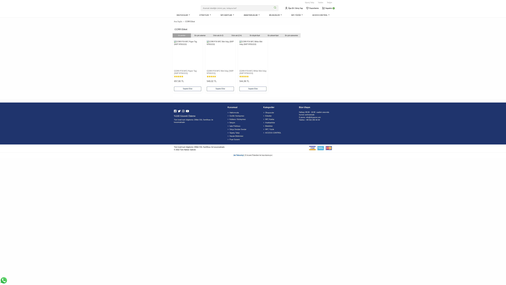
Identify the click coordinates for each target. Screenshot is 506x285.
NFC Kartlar (269, 119)
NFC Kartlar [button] (227, 15)
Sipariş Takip (309, 3)
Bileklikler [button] (274, 15)
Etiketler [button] (204, 15)
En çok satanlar (200, 35)
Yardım (320, 3)
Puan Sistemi (235, 140)
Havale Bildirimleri (236, 136)
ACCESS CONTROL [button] (320, 15)
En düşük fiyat (255, 35)
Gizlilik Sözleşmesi (237, 116)
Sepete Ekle (187, 89)
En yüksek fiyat (273, 35)
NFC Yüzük (269, 129)
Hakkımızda (234, 113)
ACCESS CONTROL (273, 133)
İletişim (329, 3)
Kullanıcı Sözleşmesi (238, 119)
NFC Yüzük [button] (296, 15)
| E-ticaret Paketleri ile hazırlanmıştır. (253, 155)
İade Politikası (235, 126)
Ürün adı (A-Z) (218, 35)
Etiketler (268, 116)
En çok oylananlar (291, 35)
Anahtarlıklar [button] (251, 15)
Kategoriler (268, 107)
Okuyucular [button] (182, 15)
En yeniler (181, 35)
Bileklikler (269, 126)
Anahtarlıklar (270, 123)
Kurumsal (232, 107)
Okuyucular (269, 113)
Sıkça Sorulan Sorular (238, 129)
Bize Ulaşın (304, 107)
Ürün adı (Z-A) (237, 35)
